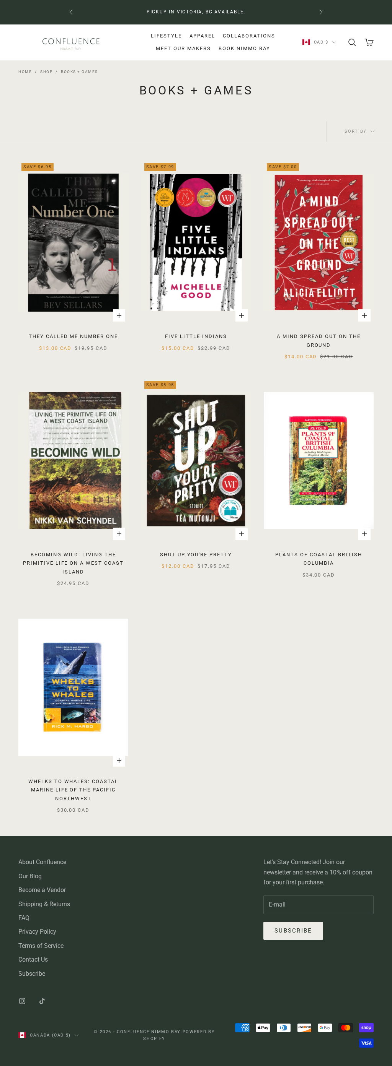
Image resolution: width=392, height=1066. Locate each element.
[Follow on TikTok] (42, 1001)
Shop (46, 72)
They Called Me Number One (73, 336)
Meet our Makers (183, 48)
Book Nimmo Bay (244, 48)
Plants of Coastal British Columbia (318, 559)
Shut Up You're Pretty (196, 554)
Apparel (202, 36)
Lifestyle (166, 36)
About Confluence (42, 862)
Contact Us (33, 959)
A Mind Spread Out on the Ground (319, 340)
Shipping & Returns (44, 904)
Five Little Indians (196, 336)
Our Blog (30, 876)
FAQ (23, 917)
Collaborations (249, 36)
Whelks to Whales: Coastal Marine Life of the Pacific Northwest (73, 789)
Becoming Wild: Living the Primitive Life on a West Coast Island (73, 563)
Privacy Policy (37, 931)
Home (25, 72)
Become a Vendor (42, 890)
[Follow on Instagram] (22, 1001)
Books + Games (79, 72)
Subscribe (31, 973)
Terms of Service (41, 945)
